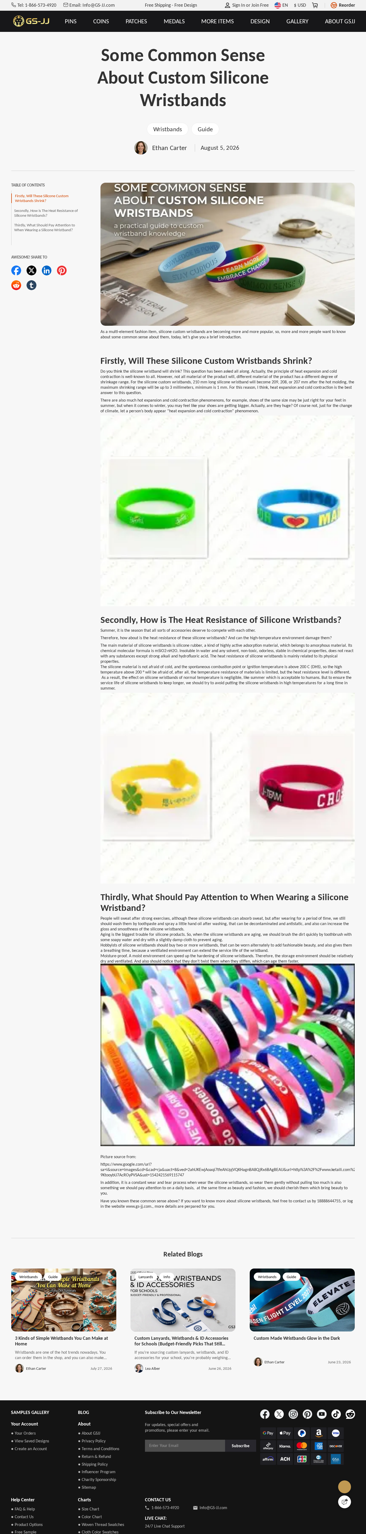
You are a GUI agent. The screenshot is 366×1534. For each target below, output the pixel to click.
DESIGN (260, 21)
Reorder (347, 5)
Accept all (252, 1498)
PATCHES (136, 21)
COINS (101, 21)
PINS (71, 21)
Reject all (252, 1512)
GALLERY (297, 21)
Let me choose (97, 1520)
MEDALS (174, 21)
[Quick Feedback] (344, 1501)
